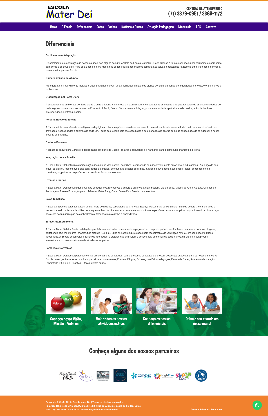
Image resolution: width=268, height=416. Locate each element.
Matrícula (184, 26)
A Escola (67, 26)
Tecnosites (216, 409)
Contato (211, 26)
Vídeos (112, 26)
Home (53, 26)
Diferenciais (84, 26)
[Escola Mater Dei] (71, 9)
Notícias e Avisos (132, 26)
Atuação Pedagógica (160, 26)
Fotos (100, 26)
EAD (198, 26)
